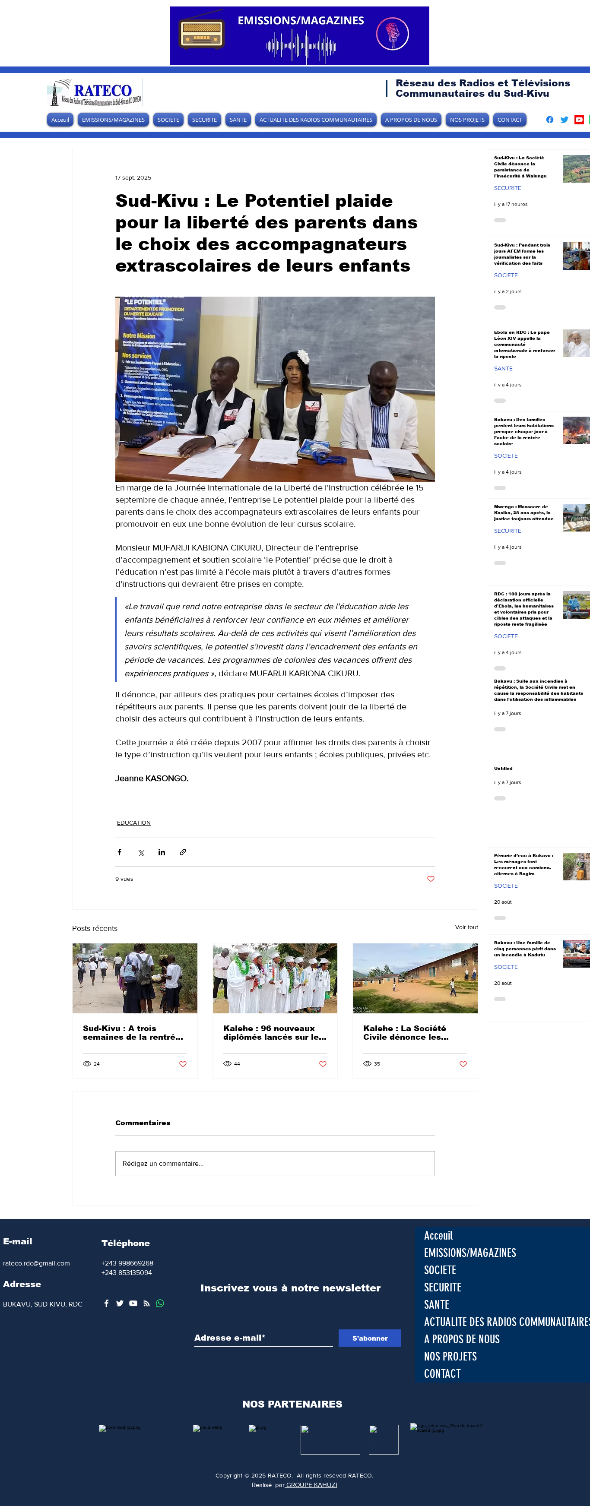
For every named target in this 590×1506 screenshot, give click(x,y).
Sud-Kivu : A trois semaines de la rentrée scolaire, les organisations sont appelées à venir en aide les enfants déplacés (135, 1032)
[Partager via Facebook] (119, 852)
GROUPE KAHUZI (311, 1484)
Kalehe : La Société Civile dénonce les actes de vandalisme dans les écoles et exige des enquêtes (414, 1032)
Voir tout (466, 927)
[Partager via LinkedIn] (162, 852)
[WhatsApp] (160, 1303)
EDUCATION (134, 822)
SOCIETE (506, 275)
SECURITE (507, 187)
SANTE (503, 368)
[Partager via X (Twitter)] (140, 852)
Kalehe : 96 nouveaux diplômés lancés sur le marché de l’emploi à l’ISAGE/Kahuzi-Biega (271, 1032)
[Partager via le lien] (183, 852)
